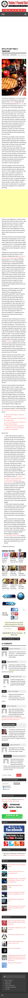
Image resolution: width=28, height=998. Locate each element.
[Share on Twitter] (16, 609)
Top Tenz (7, 989)
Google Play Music (15, 410)
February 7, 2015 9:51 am (14, 648)
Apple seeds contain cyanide (13, 535)
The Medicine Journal (10, 987)
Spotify (8, 410)
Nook (16, 855)
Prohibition (9, 341)
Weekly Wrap (14, 635)
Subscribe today (6, 799)
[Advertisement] (14, 31)
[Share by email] (16, 617)
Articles (4, 638)
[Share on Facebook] (12, 609)
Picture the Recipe (9, 985)
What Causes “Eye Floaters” (15, 963)
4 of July (21, 103)
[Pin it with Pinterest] (16, 613)
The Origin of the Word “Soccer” (16, 934)
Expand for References (8, 546)
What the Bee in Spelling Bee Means (15, 425)
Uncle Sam (12, 102)
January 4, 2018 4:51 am (15, 744)
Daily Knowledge (17, 633)
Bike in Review (8, 980)
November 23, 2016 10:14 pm (9, 727)
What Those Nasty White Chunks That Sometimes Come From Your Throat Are (16, 922)
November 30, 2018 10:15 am (19, 756)
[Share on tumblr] (12, 617)
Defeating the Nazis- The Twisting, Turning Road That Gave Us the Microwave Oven (17, 880)
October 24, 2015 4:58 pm (13, 691)
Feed (21, 410)
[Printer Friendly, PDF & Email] (24, 610)
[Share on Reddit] (12, 613)
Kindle (12, 855)
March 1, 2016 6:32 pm (11, 706)
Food (18, 638)
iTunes (4, 410)
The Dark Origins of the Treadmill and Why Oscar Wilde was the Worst (16, 907)
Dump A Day (8, 982)
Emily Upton (13, 54)
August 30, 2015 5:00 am (12, 661)
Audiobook (22, 855)
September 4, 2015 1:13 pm (15, 676)
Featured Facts (11, 638)
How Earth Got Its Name (14, 948)
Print (8, 855)
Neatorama (8, 984)
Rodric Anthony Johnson (9, 724)
